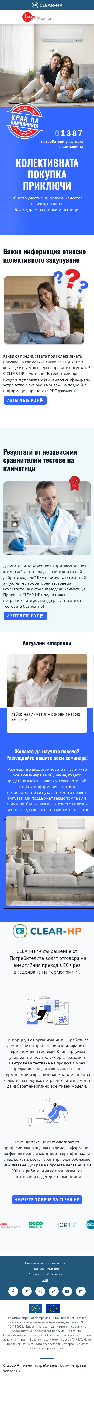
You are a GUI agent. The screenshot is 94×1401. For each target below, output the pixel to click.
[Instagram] (40, 1291)
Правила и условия (45, 1269)
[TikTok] (54, 1291)
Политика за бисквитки (45, 1274)
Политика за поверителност (45, 1263)
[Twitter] (27, 1291)
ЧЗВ (45, 1280)
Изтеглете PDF (23, 400)
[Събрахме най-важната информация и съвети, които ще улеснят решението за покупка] (47, 663)
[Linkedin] (81, 1291)
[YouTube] (67, 1291)
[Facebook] (13, 1291)
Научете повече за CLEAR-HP (47, 1199)
